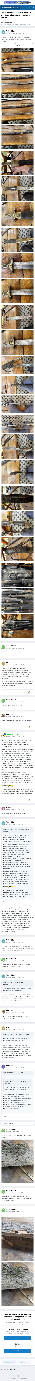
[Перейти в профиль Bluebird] (3, 1067)
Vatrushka (8, 22)
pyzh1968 (10, 662)
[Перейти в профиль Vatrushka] (3, 32)
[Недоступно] (17, 60)
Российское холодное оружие (20, 24)
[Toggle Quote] (4, 829)
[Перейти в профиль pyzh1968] (3, 664)
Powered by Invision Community (18, 1378)
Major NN (9, 714)
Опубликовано (15, 33)
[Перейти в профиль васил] (3, 808)
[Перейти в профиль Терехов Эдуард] (3, 735)
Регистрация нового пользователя (17, 1338)
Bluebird (9, 1066)
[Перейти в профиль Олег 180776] (3, 647)
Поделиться (9, 1362)
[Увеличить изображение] (10, 785)
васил (8, 807)
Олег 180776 (11, 646)
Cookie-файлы (17, 1376)
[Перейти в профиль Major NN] (3, 715)
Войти (17, 1350)
